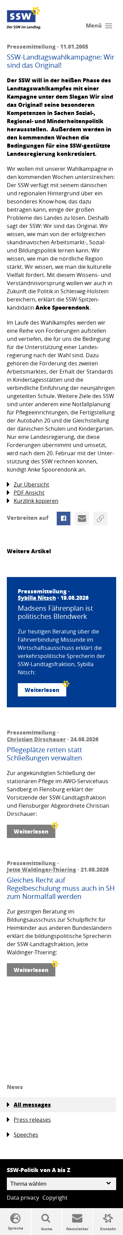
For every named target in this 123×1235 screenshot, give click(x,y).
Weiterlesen (42, 690)
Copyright (55, 1197)
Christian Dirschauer (36, 739)
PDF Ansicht (29, 492)
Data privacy (23, 1197)
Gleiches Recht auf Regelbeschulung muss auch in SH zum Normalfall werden (61, 888)
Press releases (32, 1119)
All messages (32, 1104)
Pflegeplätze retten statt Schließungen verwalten (44, 754)
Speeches (26, 1134)
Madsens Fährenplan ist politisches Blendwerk (55, 612)
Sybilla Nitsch (37, 597)
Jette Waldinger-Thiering (41, 869)
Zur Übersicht (31, 484)
